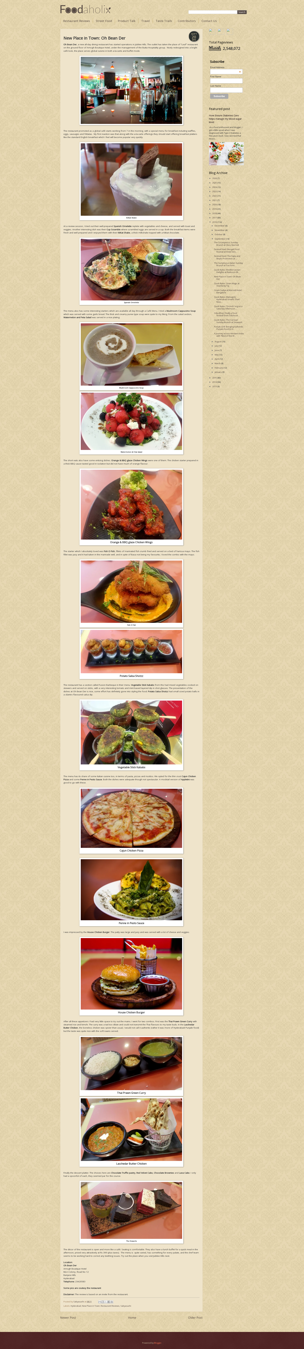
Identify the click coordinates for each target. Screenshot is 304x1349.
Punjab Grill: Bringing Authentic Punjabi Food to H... (228, 327)
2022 (214, 195)
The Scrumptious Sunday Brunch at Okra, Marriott (226, 243)
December (220, 225)
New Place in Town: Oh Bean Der (227, 277)
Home (132, 1317)
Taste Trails (164, 21)
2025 (214, 182)
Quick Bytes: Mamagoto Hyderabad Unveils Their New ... (227, 299)
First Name (215, 76)
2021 (214, 200)
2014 (214, 382)
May (217, 354)
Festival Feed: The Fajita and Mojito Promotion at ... (227, 257)
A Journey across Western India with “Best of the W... (229, 334)
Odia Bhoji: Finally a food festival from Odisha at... (226, 314)
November (220, 230)
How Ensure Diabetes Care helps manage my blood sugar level (225, 119)
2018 (214, 213)
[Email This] (99, 1301)
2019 (214, 209)
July (216, 345)
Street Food (104, 21)
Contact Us (209, 21)
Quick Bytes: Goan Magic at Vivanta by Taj (226, 284)
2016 (214, 222)
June (217, 350)
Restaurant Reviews (76, 21)
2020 (214, 204)
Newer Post (68, 1317)
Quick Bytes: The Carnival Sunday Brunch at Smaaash (228, 321)
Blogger (157, 1342)
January (218, 372)
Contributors (187, 21)
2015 (214, 377)
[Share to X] (105, 1301)
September (220, 238)
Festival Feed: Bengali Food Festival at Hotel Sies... (226, 250)
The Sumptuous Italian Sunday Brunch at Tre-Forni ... (228, 264)
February (219, 367)
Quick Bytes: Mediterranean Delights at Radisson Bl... (227, 271)
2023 (214, 191)
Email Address (225, 67)
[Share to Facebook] (108, 1301)
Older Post (195, 1317)
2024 (214, 187)
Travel (145, 21)
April (217, 358)
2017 (214, 217)
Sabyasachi (125, 1305)
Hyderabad (76, 1305)
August (218, 341)
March (218, 363)
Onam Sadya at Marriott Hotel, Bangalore (228, 291)
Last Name (215, 86)
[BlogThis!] (102, 1301)
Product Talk (126, 21)
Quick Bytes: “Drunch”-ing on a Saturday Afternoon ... (228, 307)
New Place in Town (91, 1305)
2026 (214, 178)
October (219, 234)
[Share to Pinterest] (111, 1301)
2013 (214, 386)
